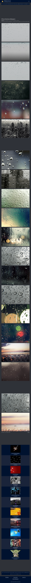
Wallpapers (2, 20)
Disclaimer (7, 577)
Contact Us (24, 577)
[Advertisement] (15, 11)
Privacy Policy (15, 577)
